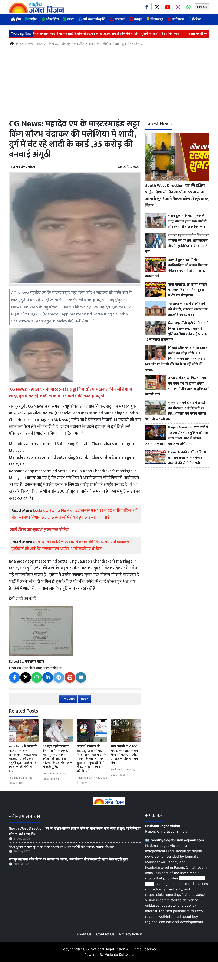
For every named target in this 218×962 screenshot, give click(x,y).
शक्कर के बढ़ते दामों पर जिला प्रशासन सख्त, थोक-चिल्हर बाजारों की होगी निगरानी (187, 458)
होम (18, 19)
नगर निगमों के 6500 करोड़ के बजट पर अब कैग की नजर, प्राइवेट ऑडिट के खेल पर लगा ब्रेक (125, 755)
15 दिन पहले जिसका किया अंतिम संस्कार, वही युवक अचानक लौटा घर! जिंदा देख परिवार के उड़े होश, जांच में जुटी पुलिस (58, 757)
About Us (84, 934)
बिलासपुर (156, 19)
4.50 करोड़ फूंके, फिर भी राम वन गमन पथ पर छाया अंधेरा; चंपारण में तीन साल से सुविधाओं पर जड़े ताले (177, 386)
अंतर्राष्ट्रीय (52, 19)
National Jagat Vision (108, 949)
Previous (68, 699)
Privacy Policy (130, 934)
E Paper (202, 6)
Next (84, 699)
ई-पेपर (196, 19)
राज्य (70, 19)
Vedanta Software (119, 954)
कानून (137, 19)
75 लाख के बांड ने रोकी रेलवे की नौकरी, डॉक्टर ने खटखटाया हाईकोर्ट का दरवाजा (188, 309)
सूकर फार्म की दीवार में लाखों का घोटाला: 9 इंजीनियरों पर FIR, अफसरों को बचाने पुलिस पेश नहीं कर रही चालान (175, 411)
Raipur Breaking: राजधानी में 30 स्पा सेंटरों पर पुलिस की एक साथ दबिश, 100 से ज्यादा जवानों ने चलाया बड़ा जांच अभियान (176, 436)
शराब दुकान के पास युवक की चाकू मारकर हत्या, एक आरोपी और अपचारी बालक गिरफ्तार (187, 221)
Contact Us (105, 934)
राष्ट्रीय (33, 19)
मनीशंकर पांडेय (25, 167)
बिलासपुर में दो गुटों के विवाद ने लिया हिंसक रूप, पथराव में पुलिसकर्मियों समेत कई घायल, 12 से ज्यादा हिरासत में (176, 331)
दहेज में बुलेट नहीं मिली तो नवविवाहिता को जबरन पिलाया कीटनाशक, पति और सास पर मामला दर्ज (176, 268)
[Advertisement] (109, 84)
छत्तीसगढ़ (177, 19)
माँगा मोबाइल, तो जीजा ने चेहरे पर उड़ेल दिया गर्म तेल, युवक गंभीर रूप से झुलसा (187, 290)
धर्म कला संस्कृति (93, 19)
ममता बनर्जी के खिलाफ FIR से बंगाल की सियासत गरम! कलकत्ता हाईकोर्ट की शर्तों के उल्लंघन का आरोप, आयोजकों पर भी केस (70, 545)
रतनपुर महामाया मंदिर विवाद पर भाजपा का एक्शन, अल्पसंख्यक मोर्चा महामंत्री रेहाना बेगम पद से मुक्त (177, 243)
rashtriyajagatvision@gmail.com (177, 840)
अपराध (119, 19)
